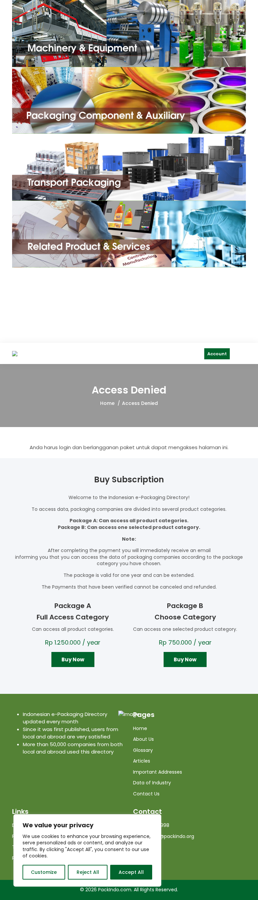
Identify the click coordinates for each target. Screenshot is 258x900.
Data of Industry (152, 782)
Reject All (88, 872)
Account (217, 354)
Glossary (143, 750)
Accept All (131, 872)
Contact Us (146, 793)
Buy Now (72, 659)
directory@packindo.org (165, 836)
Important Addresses (157, 772)
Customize (44, 872)
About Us (143, 739)
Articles (141, 761)
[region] (87, 850)
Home (107, 403)
